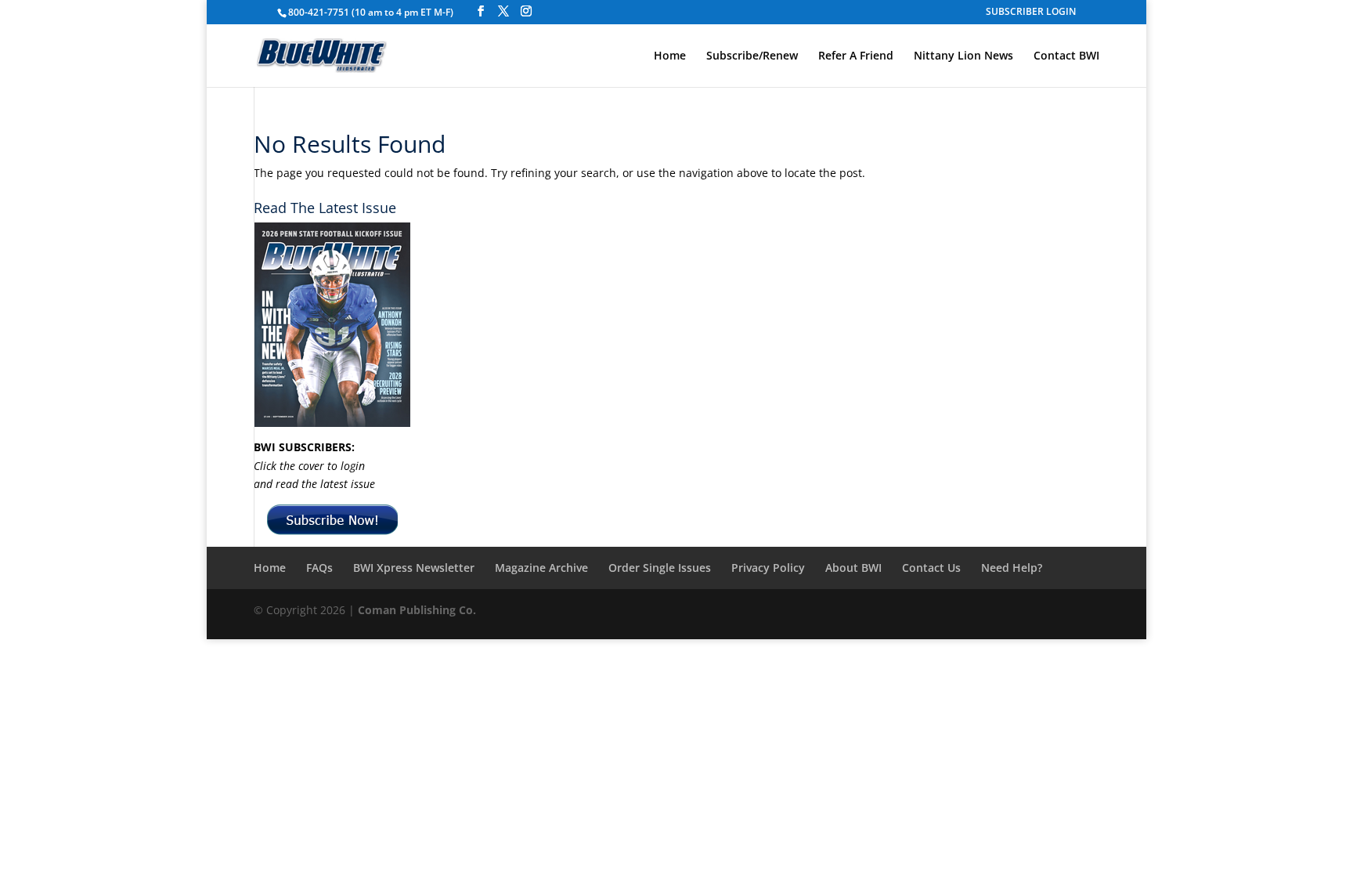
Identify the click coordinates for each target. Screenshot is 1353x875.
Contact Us (931, 567)
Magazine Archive (541, 567)
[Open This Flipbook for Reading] (332, 324)
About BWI (853, 567)
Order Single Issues (659, 567)
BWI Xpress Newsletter (413, 567)
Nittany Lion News (963, 56)
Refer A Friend (855, 56)
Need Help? (1011, 567)
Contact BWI (1066, 56)
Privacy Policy (768, 567)
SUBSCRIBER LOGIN (1031, 12)
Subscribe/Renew (752, 56)
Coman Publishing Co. (417, 609)
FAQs (319, 567)
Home (670, 56)
